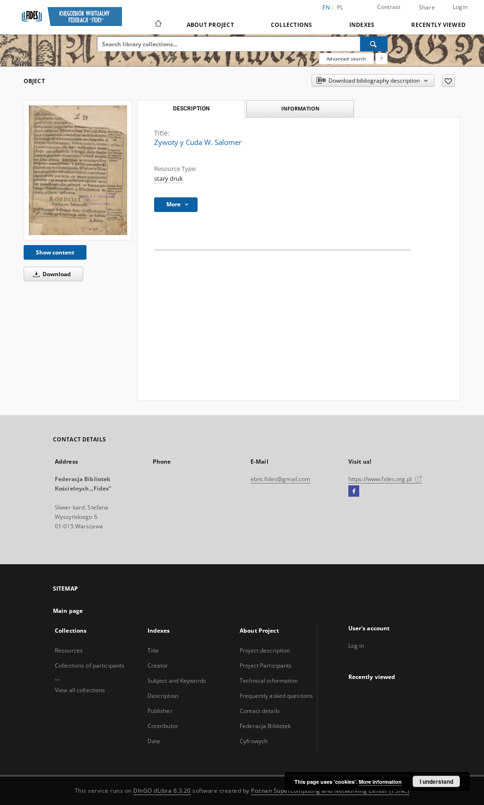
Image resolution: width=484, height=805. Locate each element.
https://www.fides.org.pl (380, 479)
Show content (55, 252)
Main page (68, 611)
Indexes (362, 25)
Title (153, 650)
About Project (210, 25)
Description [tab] (191, 108)
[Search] (374, 43)
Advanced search (346, 58)
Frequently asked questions (276, 696)
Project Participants (266, 665)
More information (380, 781)
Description (162, 696)
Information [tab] (300, 108)
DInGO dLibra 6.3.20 (162, 791)
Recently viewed (438, 25)
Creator (157, 665)
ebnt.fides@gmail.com (280, 479)
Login (460, 7)
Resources (69, 650)
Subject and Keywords (176, 681)
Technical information (269, 681)
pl (340, 7)
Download (56, 274)
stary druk (168, 179)
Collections (291, 25)
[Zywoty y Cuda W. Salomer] (78, 170)
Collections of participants (89, 665)
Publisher (160, 711)
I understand (436, 781)
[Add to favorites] (448, 81)
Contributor (162, 726)
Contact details (260, 711)
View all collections (80, 690)
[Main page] (157, 24)
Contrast (389, 7)
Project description (265, 650)
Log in (356, 646)
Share (427, 7)
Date (153, 741)
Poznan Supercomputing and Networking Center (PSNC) (330, 791)
